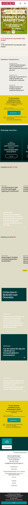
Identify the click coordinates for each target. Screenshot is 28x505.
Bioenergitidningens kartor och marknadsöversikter (14, 474)
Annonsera (14, 469)
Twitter (14, 483)
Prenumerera (7, 447)
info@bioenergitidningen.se (14, 463)
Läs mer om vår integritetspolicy (14, 119)
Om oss (14, 477)
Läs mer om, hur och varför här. (14, 499)
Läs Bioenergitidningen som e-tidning (14, 471)
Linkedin (14, 481)
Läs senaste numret (7, 441)
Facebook (14, 485)
